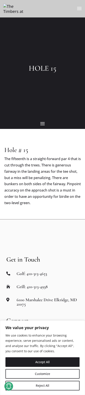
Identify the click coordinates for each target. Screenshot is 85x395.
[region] (42, 357)
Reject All (42, 385)
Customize (42, 374)
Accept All (42, 362)
